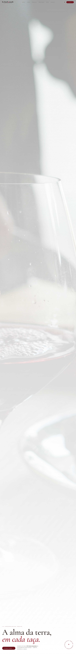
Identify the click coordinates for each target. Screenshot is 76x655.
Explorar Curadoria (8, 648)
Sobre (28, 2)
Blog (47, 2)
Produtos (34, 2)
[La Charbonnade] (7, 2)
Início (23, 2)
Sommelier (70, 2)
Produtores (41, 2)
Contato (53, 2)
